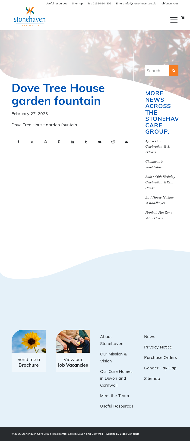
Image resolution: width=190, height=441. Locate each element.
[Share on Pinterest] (59, 142)
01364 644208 (99, 3)
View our (73, 362)
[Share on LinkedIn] (72, 142)
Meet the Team (114, 395)
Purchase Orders (160, 357)
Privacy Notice (158, 347)
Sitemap (77, 3)
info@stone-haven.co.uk (136, 3)
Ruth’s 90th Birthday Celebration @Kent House (160, 182)
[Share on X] (31, 142)
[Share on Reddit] (113, 142)
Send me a (28, 362)
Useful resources (56, 3)
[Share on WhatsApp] (45, 142)
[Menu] (174, 19)
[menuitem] (174, 19)
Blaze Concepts (129, 433)
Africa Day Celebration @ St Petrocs (157, 146)
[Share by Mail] (126, 142)
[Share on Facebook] (18, 142)
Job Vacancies (169, 3)
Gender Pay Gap (160, 368)
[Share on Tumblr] (86, 142)
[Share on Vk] (99, 142)
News (149, 336)
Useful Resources (116, 406)
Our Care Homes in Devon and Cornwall (116, 378)
